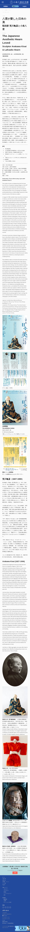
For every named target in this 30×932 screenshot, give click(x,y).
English (24, 6)
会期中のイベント (11, 474)
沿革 (4, 895)
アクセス (5, 915)
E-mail (3, 920)
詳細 (15, 872)
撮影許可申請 (4, 921)
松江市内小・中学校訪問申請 (7, 923)
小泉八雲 (4, 878)
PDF (7, 388)
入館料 (5, 900)
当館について (4, 887)
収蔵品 (5, 891)
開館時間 (5, 899)
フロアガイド (6, 890)
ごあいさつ (6, 888)
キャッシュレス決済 (7, 902)
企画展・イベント (5, 881)
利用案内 (6, 6)
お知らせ (4, 880)
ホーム (3, 877)
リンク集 (4, 883)
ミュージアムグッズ (7, 893)
